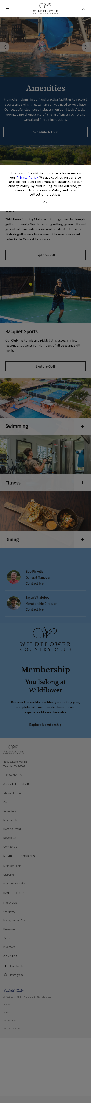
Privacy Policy (27, 177)
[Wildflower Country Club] (45, 8)
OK (45, 202)
